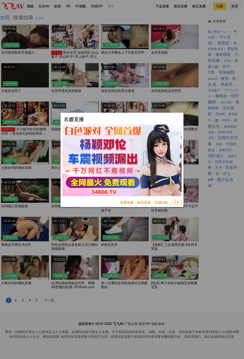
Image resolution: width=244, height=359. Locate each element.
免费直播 (126, 202)
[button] (177, 202)
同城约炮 (161, 202)
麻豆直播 (144, 202)
